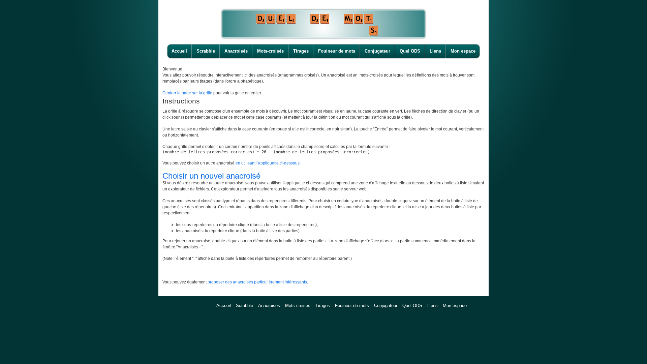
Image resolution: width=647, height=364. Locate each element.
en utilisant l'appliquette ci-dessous (268, 163)
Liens (435, 51)
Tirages (301, 51)
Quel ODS (410, 51)
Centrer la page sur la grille (187, 93)
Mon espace (463, 51)
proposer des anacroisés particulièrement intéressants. (258, 282)
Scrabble (205, 51)
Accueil (179, 51)
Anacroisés (236, 51)
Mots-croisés (270, 51)
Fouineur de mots (336, 51)
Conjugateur (377, 51)
